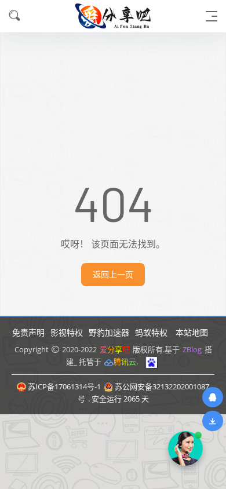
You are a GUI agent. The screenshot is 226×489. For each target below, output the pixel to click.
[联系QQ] (213, 397)
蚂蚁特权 (151, 332)
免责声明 (28, 332)
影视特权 (66, 332)
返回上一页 (113, 274)
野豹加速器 (109, 332)
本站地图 (192, 332)
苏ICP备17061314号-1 (64, 386)
